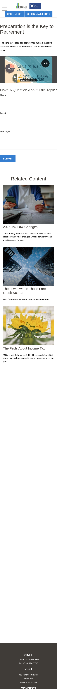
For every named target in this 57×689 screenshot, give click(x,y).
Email (3, 113)
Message (5, 131)
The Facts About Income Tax (24, 348)
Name (3, 95)
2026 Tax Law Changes (20, 227)
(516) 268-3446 (32, 659)
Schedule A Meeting (38, 14)
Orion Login (14, 14)
